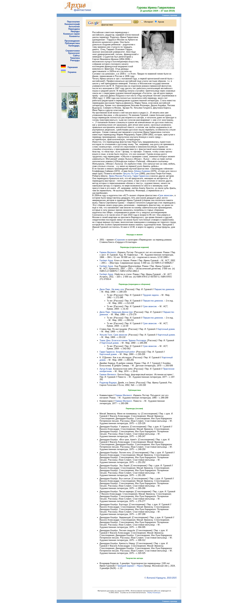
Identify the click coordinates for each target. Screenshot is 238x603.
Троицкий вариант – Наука (130, 566)
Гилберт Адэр (106, 260)
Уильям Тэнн (106, 335)
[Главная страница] (77, 11)
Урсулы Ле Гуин (131, 173)
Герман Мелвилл (108, 252)
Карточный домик (166, 329)
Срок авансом (165, 195)
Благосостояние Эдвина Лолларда (129, 340)
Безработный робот (125, 352)
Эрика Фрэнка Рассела (120, 176)
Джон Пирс (105, 289)
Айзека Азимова (142, 171)
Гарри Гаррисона (141, 176)
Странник (120, 239)
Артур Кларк (106, 369)
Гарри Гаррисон (107, 352)
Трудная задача (151, 295)
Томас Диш (105, 340)
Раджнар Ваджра (108, 382)
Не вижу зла (118, 289)
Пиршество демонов (164, 289)
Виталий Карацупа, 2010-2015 (161, 578)
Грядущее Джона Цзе (122, 312)
